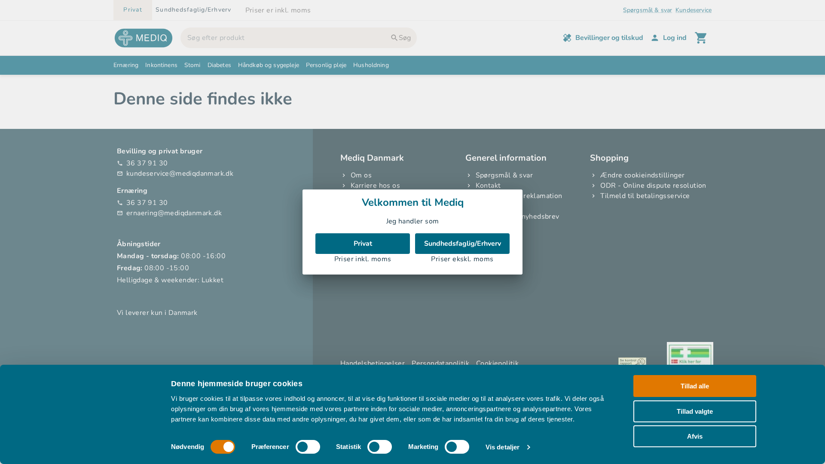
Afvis (695, 436)
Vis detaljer (502, 447)
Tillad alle (695, 386)
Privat (363, 243)
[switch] (308, 447)
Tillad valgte (695, 411)
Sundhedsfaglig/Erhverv (462, 243)
